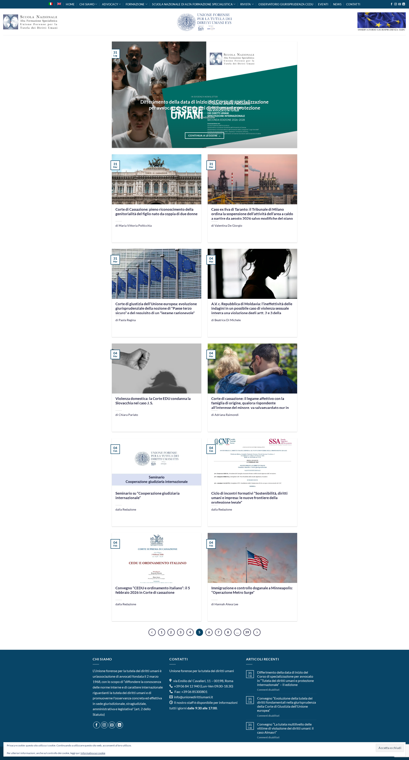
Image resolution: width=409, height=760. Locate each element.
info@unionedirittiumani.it (193, 697)
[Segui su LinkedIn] (403, 4)
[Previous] (121, 94)
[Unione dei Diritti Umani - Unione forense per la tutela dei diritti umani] (204, 22)
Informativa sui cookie (93, 753)
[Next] (288, 94)
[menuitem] (51, 3)
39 (247, 632)
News (337, 4)
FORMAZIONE (135, 4)
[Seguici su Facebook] (391, 4)
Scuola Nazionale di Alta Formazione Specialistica (192, 4)
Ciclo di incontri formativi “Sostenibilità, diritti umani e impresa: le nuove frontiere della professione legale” (249, 498)
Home (70, 4)
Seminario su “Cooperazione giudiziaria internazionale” (147, 495)
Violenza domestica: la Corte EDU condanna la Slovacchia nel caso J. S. (153, 400)
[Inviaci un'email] (399, 4)
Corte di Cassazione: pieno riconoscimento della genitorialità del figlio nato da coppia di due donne (156, 211)
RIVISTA (245, 4)
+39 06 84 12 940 (186, 686)
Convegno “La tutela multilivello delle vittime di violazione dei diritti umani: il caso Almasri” (285, 728)
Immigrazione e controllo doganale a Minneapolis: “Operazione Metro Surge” (252, 590)
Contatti (353, 4)
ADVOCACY (110, 4)
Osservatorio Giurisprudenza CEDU (285, 4)
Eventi (323, 4)
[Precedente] (152, 632)
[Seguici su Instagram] (395, 4)
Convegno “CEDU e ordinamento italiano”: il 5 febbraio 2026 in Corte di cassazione (152, 590)
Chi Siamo (86, 4)
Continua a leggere (204, 135)
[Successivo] (257, 632)
